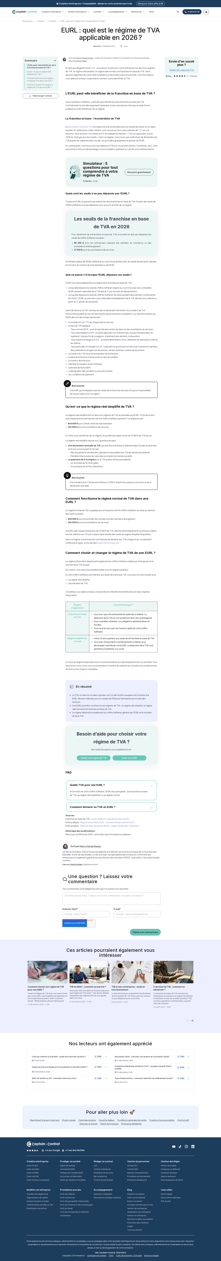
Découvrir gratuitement (139, 172)
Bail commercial (100, 1176)
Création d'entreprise (51, 11)
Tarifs (151, 11)
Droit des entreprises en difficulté (74, 1212)
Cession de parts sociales (38, 1201)
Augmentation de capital (37, 1197)
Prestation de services (103, 1173)
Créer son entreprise (136, 1197)
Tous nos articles (134, 1230)
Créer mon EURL (129, 758)
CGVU (111, 1255)
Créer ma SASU (33, 1169)
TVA (140, 130)
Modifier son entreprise (39, 1189)
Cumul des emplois (87, 1120)
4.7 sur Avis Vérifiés (75, 1150)
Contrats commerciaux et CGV (140, 1205)
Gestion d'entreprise (77, 11)
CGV (95, 1165)
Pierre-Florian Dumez (85, 58)
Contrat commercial (102, 1169)
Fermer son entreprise (136, 1215)
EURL (93, 68)
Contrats (97, 11)
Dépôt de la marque (109, 1123)
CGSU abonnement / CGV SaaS (129, 1255)
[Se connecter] (206, 11)
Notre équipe (166, 1194)
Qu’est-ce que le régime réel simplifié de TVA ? (39, 72)
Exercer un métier (134, 1201)
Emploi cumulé (69, 1120)
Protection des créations (138, 1222)
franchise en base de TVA (80, 126)
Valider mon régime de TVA (94, 758)
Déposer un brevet (89, 1123)
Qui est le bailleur (107, 1120)
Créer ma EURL (33, 1176)
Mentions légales (151, 1255)
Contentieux (65, 1215)
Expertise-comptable (103, 1194)
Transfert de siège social (37, 1194)
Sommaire (31, 60)
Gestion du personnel (138, 1161)
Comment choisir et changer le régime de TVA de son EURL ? (40, 85)
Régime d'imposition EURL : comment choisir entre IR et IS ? (107, 822)
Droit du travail (66, 1208)
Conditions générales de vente (132, 1120)
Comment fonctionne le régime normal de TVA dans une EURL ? (40, 79)
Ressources (136, 11)
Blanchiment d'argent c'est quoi (45, 1120)
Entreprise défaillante (131, 1123)
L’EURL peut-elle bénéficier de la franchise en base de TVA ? (41, 66)
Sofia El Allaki (81, 61)
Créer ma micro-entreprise (38, 1180)
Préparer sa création (136, 1194)
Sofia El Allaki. (76, 864)
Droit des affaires (67, 1194)
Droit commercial (67, 1197)
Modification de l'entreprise (139, 1212)
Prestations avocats (70, 1189)
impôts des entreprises (108, 542)
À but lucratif (183, 1120)
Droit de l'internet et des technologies (76, 1205)
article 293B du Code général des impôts (110, 818)
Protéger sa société (70, 1161)
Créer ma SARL (33, 1173)
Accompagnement (116, 11)
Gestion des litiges (170, 1161)
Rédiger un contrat (103, 1161)
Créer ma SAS (32, 1165)
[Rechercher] (177, 11)
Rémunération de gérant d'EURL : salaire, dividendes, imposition (109, 825)
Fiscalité (52, 21)
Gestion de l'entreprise (137, 1208)
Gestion (40, 21)
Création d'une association (162, 1120)
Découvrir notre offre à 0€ (150, 3)
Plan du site (166, 1201)
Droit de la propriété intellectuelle (74, 1201)
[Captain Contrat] (24, 12)
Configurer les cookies (96, 1255)
